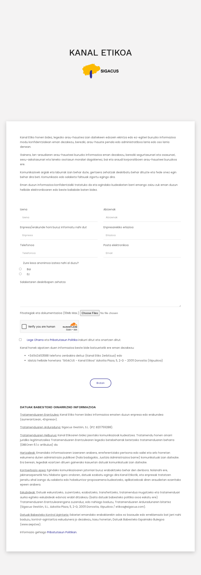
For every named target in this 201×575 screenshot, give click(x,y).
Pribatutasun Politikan (62, 532)
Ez (28, 274)
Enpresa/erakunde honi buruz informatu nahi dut (53, 227)
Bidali (101, 383)
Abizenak (109, 209)
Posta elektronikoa (116, 245)
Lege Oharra (35, 340)
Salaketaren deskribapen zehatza (43, 282)
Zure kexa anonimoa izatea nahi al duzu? (51, 263)
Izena (23, 209)
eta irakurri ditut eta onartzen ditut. (74, 340)
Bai (29, 269)
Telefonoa (27, 245)
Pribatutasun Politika (64, 340)
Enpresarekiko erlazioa (118, 227)
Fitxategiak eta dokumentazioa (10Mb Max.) (49, 313)
